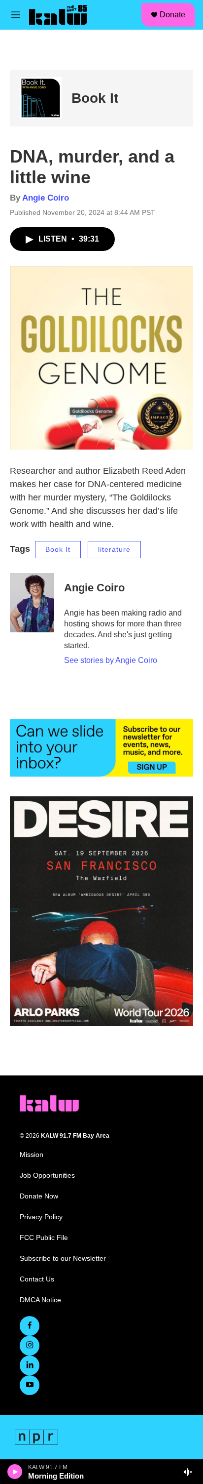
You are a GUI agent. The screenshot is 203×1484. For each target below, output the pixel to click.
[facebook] (29, 1326)
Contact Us (37, 1279)
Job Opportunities (47, 1175)
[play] (15, 1472)
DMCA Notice (40, 1300)
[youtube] (29, 1385)
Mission (31, 1154)
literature (114, 549)
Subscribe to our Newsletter (63, 1258)
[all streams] (190, 1471)
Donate (172, 14)
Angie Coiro (45, 198)
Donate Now (39, 1196)
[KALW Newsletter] (101, 748)
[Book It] (41, 98)
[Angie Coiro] (32, 602)
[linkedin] (29, 1365)
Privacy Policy (41, 1217)
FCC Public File (44, 1237)
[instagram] (29, 1346)
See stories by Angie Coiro (110, 660)
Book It (94, 98)
